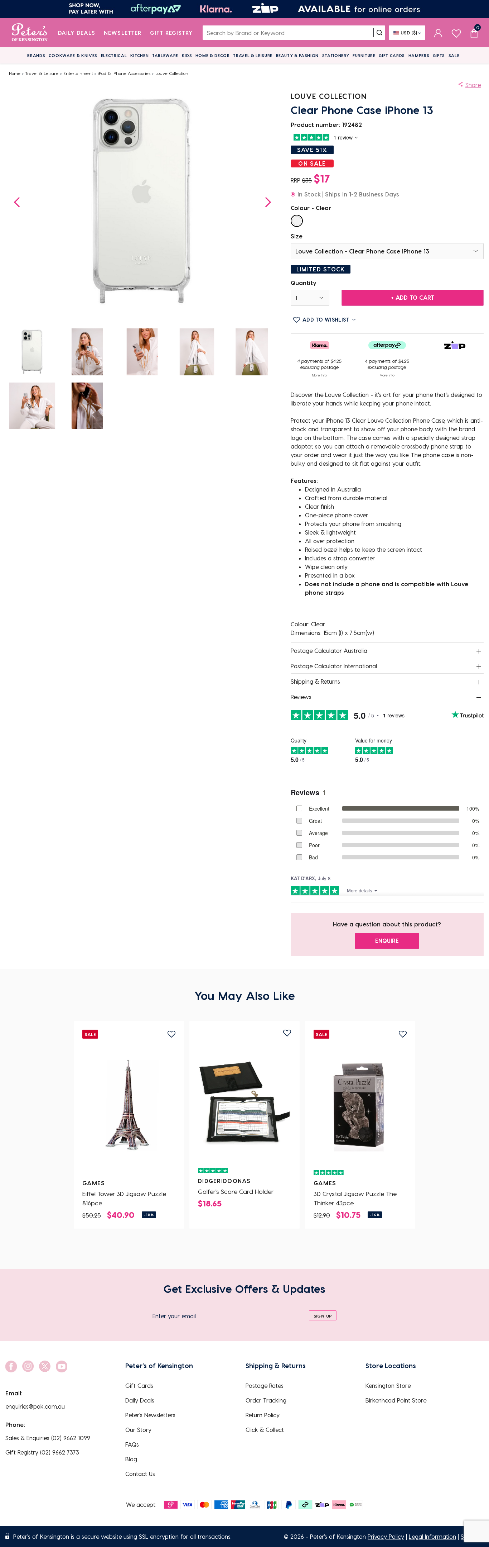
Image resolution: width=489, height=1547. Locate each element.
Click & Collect (265, 1429)
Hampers (419, 55)
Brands (36, 55)
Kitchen (139, 55)
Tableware (165, 55)
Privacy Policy (386, 1536)
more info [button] (319, 375)
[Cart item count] (474, 32)
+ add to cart (412, 297)
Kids (187, 55)
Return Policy (263, 1414)
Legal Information (432, 1536)
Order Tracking (266, 1400)
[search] (379, 32)
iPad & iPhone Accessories (124, 73)
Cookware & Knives (73, 55)
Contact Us (140, 1473)
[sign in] (438, 33)
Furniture (364, 55)
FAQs (132, 1444)
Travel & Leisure (252, 55)
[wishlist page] (456, 32)
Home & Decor (212, 55)
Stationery (335, 55)
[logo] (29, 32)
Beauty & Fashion (297, 55)
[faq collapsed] (479, 651)
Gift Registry (171, 32)
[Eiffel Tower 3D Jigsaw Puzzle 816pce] (128, 1105)
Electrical (114, 55)
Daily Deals (77, 32)
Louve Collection (171, 73)
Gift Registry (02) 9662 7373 (42, 1452)
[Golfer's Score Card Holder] (244, 1103)
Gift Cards (392, 55)
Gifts (439, 55)
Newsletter (122, 32)
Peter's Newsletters (150, 1414)
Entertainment (78, 73)
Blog (131, 1459)
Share (473, 84)
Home (14, 73)
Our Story (138, 1429)
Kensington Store (388, 1385)
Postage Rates (265, 1385)
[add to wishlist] (171, 1034)
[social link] (11, 1366)
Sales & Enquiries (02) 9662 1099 (47, 1437)
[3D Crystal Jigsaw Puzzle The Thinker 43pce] (360, 1105)
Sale (454, 55)
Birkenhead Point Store (395, 1400)
